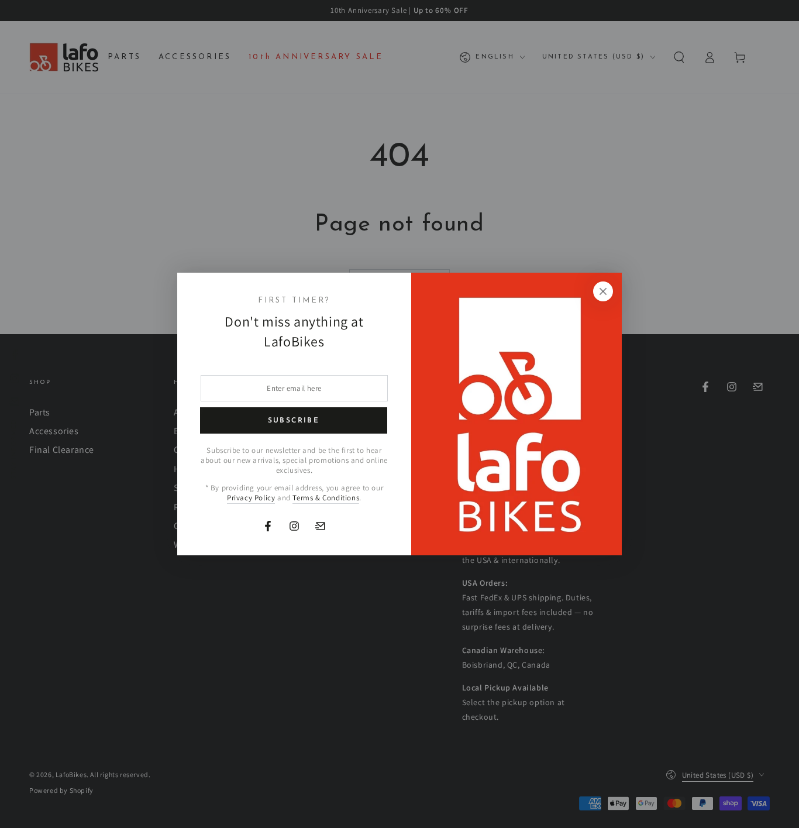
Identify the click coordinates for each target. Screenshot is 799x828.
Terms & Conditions (325, 498)
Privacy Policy (251, 498)
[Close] (603, 291)
